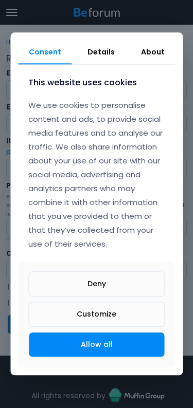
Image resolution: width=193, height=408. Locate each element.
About (153, 52)
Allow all (97, 344)
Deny (96, 284)
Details (101, 52)
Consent (45, 52)
